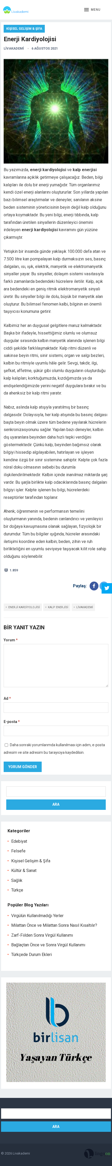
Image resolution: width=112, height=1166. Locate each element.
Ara (55, 804)
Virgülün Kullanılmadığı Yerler (37, 915)
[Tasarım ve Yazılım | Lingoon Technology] (97, 1155)
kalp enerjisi (58, 607)
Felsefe (18, 850)
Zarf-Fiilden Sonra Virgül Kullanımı (42, 935)
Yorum (11, 640)
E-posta (12, 722)
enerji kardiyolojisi (24, 607)
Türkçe (17, 890)
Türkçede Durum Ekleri (31, 954)
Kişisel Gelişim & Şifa (24, 29)
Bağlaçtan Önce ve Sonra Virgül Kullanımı (48, 944)
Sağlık (16, 880)
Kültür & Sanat (23, 870)
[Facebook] (94, 586)
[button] (92, 10)
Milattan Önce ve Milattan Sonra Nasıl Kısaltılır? (54, 925)
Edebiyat (19, 841)
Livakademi (14, 48)
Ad (7, 698)
